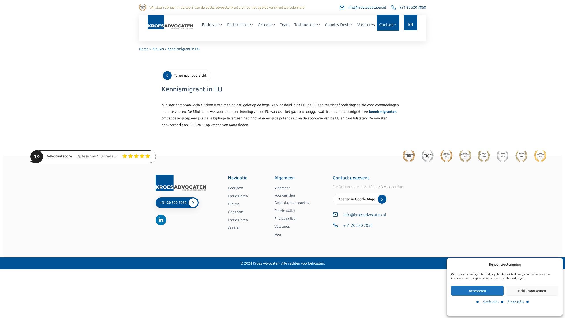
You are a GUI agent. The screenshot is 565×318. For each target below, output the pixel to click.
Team (285, 24)
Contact (386, 24)
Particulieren (238, 24)
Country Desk (337, 24)
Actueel (265, 24)
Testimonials (305, 24)
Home (144, 49)
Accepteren (477, 291)
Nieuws (158, 49)
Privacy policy (516, 301)
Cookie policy (491, 301)
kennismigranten (383, 112)
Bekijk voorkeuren (532, 291)
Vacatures (366, 24)
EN (410, 24)
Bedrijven (210, 24)
